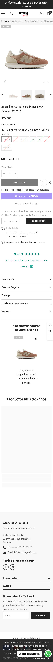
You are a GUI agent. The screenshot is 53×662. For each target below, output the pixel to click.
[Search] (11, 13)
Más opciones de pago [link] (26, 203)
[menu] (3, 13)
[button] (43, 81)
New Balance (15, 21)
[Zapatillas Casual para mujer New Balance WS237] (26, 352)
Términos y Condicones (36, 189)
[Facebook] (6, 567)
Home (4, 21)
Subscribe (38, 221)
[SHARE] (49, 182)
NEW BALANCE (8, 124)
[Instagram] (12, 567)
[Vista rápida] (36, 339)
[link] (26, 480)
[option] (26, 55)
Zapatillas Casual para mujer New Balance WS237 (26, 376)
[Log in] (41, 13)
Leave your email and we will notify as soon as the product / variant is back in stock (26, 213)
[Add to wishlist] (43, 182)
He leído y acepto (14, 189)
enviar (40, 615)
